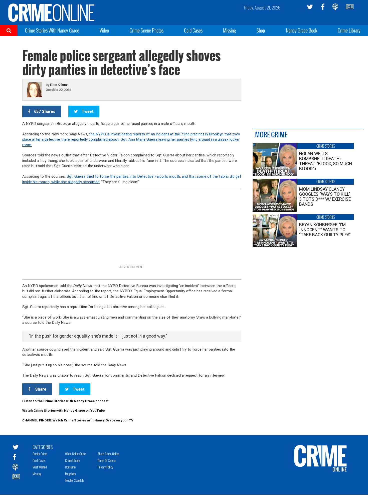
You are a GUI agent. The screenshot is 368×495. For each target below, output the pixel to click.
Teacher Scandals (74, 480)
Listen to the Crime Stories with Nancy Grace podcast (65, 401)
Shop (261, 30)
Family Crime (40, 453)
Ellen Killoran (59, 85)
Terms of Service (107, 460)
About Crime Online (108, 453)
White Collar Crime (75, 453)
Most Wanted (40, 466)
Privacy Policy (105, 466)
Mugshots (70, 473)
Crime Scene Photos (146, 30)
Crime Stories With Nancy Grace (52, 30)
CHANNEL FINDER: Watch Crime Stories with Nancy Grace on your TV (77, 420)
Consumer (70, 466)
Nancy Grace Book (301, 30)
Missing (229, 30)
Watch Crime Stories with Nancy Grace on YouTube (63, 410)
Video (104, 30)
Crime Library (349, 30)
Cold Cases (193, 30)
